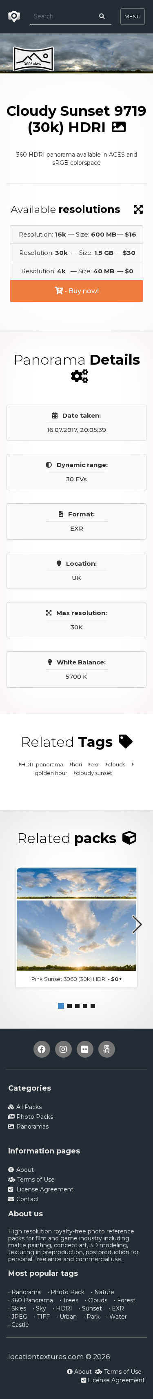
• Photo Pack (65, 1292)
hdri (77, 764)
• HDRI (62, 1308)
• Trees (69, 1300)
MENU (132, 16)
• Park (91, 1316)
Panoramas (50, 80)
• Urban (66, 1316)
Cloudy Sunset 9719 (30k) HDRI (50, 89)
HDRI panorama (42, 764)
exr (95, 764)
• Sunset (90, 1308)
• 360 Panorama (30, 1300)
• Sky (39, 1308)
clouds (116, 764)
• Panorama (24, 1292)
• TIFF (42, 1316)
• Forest (124, 1300)
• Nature (102, 1292)
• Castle (18, 1324)
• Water (116, 1316)
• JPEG (17, 1316)
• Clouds (96, 1300)
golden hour (51, 773)
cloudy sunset (94, 773)
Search (89, 80)
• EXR (116, 1308)
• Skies (17, 1308)
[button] (61, 1006)
